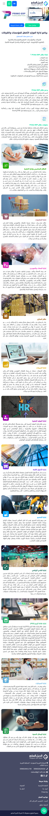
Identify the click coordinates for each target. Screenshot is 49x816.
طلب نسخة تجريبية (17, 25)
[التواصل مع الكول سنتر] (44, 810)
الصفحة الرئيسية (43, 785)
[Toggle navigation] (4, 3)
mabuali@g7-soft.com (38, 772)
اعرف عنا (45, 789)
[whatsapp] (9, 3)
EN (14, 4)
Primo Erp (45, 792)
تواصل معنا (32, 25)
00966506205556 (39, 769)
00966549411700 (26, 769)
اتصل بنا (22, 789)
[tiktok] (46, 776)
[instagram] (44, 776)
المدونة (22, 785)
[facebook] (42, 776)
